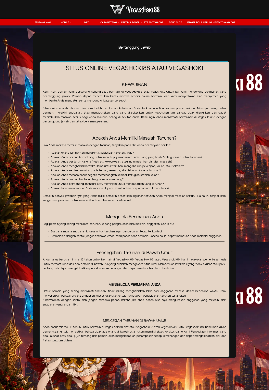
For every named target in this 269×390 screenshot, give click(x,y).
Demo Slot (175, 22)
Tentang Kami (43, 22)
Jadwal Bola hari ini (199, 22)
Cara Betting (109, 22)
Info (87, 22)
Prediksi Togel (130, 22)
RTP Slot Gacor (153, 22)
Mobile (65, 22)
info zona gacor (225, 22)
